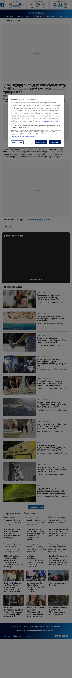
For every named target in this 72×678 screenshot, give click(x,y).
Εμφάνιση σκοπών (17, 142)
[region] (36, 121)
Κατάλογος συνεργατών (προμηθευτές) (22, 136)
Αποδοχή (55, 142)
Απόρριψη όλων (40, 142)
